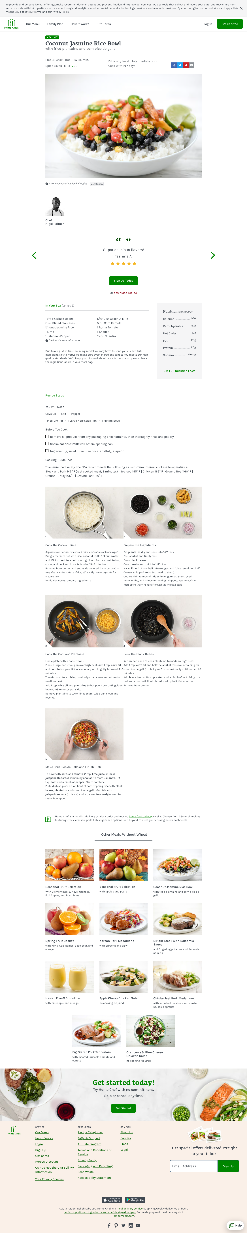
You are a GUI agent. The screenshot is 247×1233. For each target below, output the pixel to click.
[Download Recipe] (199, 65)
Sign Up (40, 1150)
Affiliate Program (89, 1144)
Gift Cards (42, 1156)
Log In (208, 24)
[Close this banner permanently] (241, 8)
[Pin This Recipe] (186, 65)
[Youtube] (138, 1225)
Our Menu (42, 1132)
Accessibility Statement (94, 1177)
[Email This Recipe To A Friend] (191, 65)
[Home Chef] (11, 24)
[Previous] (38, 255)
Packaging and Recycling (95, 1166)
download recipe (125, 293)
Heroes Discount (46, 1161)
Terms (38, 11)
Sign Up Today (123, 280)
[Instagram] (131, 1225)
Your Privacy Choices (49, 1179)
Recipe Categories (90, 1132)
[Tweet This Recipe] (180, 65)
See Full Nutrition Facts (179, 371)
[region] (123, 254)
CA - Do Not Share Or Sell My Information (54, 1170)
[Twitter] (123, 1225)
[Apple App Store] (112, 1200)
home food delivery (140, 816)
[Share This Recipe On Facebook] (174, 65)
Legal (124, 1149)
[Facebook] (109, 1225)
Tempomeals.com (123, 1215)
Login (39, 1144)
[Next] (208, 255)
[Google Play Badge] (135, 1200)
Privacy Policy (60, 11)
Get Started (230, 24)
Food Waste (86, 1172)
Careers (125, 1138)
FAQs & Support (89, 1138)
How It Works (44, 1138)
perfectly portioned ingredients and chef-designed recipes (100, 1212)
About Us (126, 1132)
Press (124, 1144)
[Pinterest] (116, 1225)
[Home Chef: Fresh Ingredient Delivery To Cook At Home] (14, 1132)
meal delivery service (130, 1208)
